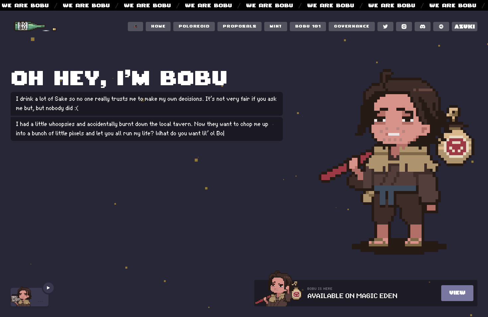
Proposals (239, 27)
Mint (276, 27)
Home (158, 27)
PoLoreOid (194, 27)
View (457, 293)
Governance (351, 27)
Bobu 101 (308, 27)
